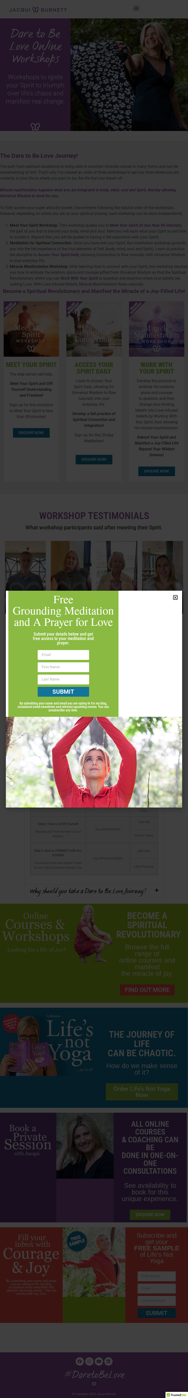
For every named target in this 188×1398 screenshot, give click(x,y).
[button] (175, 597)
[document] (94, 699)
